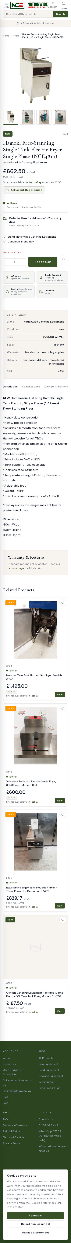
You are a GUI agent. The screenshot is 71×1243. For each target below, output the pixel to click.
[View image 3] (43, 117)
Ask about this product (26, 190)
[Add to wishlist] (64, 259)
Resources (9, 1064)
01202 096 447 (48, 1125)
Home (6, 35)
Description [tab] (10, 386)
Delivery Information (15, 1125)
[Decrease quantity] (7, 262)
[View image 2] (27, 117)
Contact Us (46, 1119)
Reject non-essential (35, 1224)
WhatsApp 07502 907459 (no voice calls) (50, 1136)
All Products (46, 1058)
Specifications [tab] (31, 386)
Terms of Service (13, 1137)
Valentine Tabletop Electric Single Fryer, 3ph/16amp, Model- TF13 (31, 783)
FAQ (5, 1103)
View (59, 694)
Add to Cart (42, 262)
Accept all (35, 1215)
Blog (5, 1097)
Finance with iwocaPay (17, 1091)
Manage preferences (35, 1232)
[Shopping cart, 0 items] (63, 3)
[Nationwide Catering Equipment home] (29, 5)
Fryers (15, 35)
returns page (16, 568)
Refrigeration (47, 1082)
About (7, 1058)
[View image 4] (60, 117)
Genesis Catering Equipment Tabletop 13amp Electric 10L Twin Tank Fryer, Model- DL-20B (34, 994)
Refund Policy (11, 1131)
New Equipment (48, 1064)
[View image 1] (10, 117)
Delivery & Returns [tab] (56, 386)
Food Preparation (49, 1088)
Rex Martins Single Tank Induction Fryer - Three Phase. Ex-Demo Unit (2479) (31, 889)
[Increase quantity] (22, 262)
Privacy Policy (11, 1143)
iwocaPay (35, 182)
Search (60, 14)
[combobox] (28, 14)
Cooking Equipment (51, 1076)
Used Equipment (49, 1070)
